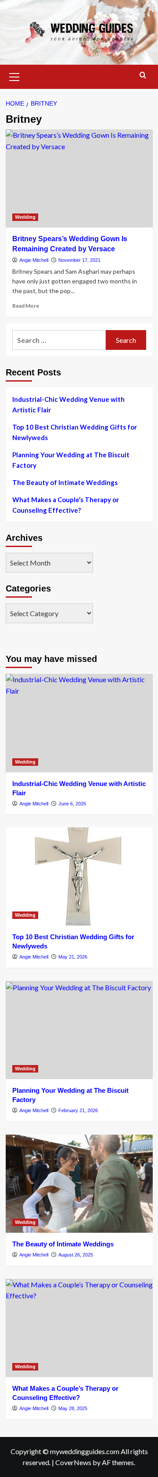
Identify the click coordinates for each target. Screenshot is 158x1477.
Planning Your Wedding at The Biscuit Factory (70, 460)
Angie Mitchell (33, 260)
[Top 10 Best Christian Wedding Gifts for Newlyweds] (79, 876)
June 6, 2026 (72, 803)
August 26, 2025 (75, 1254)
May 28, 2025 (72, 1408)
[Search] (142, 75)
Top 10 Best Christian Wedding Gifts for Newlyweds (74, 432)
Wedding (25, 217)
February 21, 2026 (78, 1110)
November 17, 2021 (79, 260)
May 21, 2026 (72, 956)
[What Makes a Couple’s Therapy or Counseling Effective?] (79, 1328)
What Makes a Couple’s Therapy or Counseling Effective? (65, 505)
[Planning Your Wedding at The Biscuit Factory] (79, 1030)
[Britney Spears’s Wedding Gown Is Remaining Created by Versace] (79, 178)
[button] (14, 76)
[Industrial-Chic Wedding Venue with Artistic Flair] (79, 723)
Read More (25, 305)
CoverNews (73, 1462)
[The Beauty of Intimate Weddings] (79, 1184)
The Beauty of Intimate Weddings (65, 482)
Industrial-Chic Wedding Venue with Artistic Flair (68, 404)
